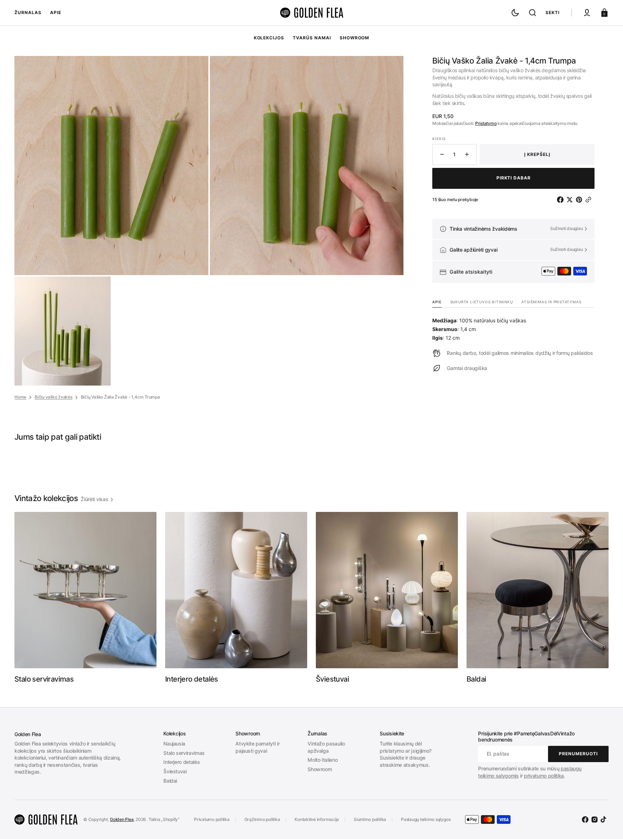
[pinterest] (580, 199)
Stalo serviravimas (184, 753)
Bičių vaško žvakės (53, 397)
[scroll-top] (608, 824)
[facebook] (561, 199)
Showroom (320, 769)
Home (20, 397)
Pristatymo (486, 123)
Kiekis (439, 138)
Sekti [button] (552, 12)
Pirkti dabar (513, 178)
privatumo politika (544, 776)
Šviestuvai (175, 771)
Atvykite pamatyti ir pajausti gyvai (257, 747)
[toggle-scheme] (515, 12)
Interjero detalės (181, 762)
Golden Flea (121, 819)
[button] (532, 12)
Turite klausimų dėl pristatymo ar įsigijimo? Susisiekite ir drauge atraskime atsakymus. (406, 754)
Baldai (170, 781)
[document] (208, 221)
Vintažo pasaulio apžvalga (326, 747)
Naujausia (174, 743)
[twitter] (571, 199)
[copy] (590, 199)
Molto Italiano (322, 760)
